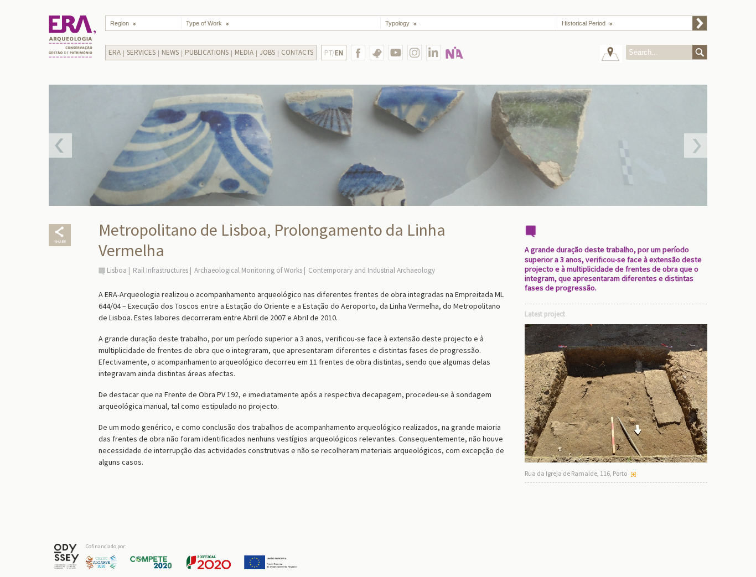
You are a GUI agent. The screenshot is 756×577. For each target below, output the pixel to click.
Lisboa (117, 270)
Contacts (297, 52)
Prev (60, 145)
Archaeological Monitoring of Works (248, 270)
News (170, 52)
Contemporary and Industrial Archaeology (371, 270)
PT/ (333, 53)
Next (695, 145)
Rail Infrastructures (160, 270)
